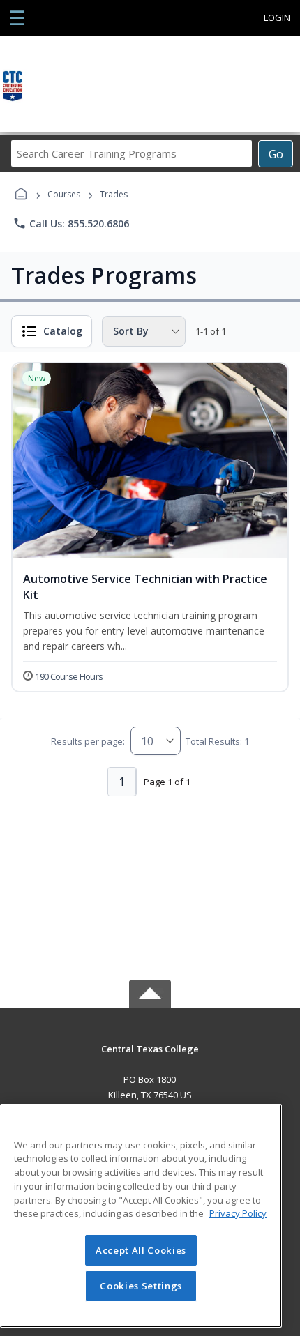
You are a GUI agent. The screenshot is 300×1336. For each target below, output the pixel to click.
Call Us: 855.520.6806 (71, 223)
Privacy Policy (238, 1213)
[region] (141, 1216)
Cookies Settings (141, 1286)
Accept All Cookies (141, 1250)
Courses (63, 194)
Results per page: (88, 741)
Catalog (62, 330)
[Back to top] (150, 1058)
